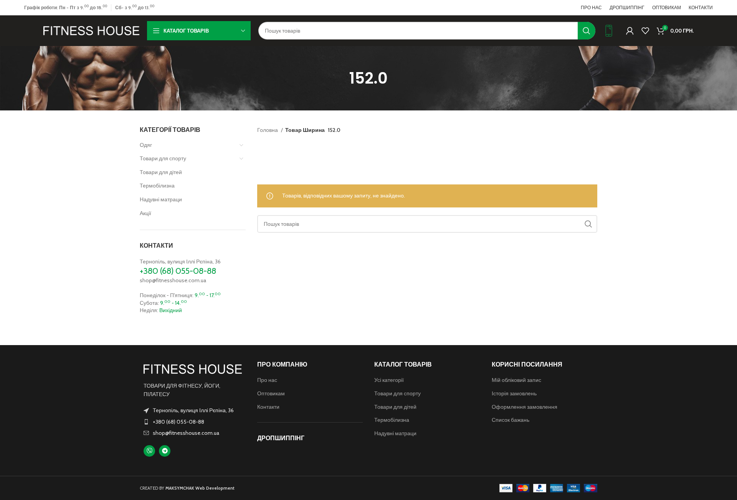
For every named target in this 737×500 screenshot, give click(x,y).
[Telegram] (164, 451)
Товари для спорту (163, 158)
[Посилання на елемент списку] (193, 422)
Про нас (267, 380)
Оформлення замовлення (524, 406)
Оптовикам (271, 393)
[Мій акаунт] (630, 30)
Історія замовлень (514, 393)
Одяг (146, 144)
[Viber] (149, 451)
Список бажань (510, 419)
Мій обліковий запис (516, 380)
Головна (268, 130)
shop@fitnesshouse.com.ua (173, 280)
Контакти (268, 406)
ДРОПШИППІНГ (280, 438)
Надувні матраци (161, 199)
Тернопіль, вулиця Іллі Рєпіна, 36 (180, 261)
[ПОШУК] (586, 30)
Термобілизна (157, 185)
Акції (145, 213)
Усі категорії (389, 380)
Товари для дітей (161, 172)
